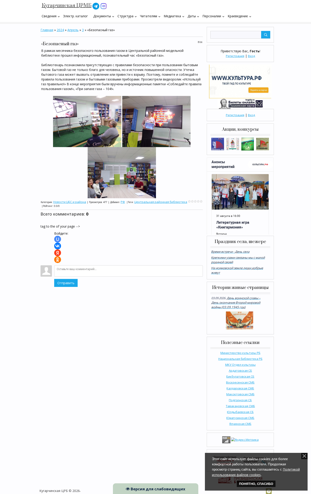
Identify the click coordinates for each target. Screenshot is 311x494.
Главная (47, 30)
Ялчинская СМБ (240, 424)
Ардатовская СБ (240, 371)
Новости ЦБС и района (69, 202)
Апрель (73, 30)
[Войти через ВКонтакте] (57, 246)
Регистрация (235, 56)
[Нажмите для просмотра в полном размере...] (87, 121)
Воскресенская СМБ (240, 382)
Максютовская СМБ (240, 394)
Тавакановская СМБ (240, 406)
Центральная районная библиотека (160, 202)
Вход (251, 56)
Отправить (65, 283)
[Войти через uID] (57, 239)
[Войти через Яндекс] (57, 252)
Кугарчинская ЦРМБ (67, 6)
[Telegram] (95, 6)
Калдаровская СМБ (240, 388)
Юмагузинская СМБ (240, 418)
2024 (60, 30)
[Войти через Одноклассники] (57, 259)
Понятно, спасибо (256, 484)
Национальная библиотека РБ (240, 359)
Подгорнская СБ (240, 400)
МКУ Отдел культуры (240, 365)
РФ (123, 202)
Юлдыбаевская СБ (240, 412)
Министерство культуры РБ (240, 353)
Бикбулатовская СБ (240, 376)
